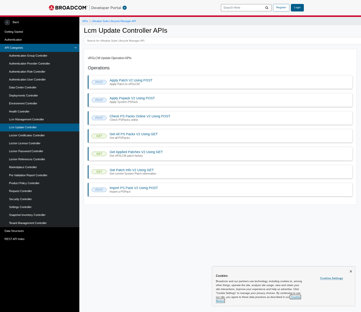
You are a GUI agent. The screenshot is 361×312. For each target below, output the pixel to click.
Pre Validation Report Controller (28, 175)
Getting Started (14, 31)
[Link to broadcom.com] (68, 8)
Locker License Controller (24, 143)
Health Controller (19, 111)
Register (281, 7)
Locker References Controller (27, 159)
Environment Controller (23, 103)
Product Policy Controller (24, 183)
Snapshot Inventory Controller (27, 214)
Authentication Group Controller (28, 55)
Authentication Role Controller (27, 71)
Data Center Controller (22, 87)
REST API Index (15, 239)
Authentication (13, 39)
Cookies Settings (331, 278)
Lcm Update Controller (23, 127)
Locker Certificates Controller (27, 135)
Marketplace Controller (23, 167)
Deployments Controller (23, 95)
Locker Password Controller (26, 151)
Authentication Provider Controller (29, 63)
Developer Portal (106, 7)
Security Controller (20, 199)
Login (297, 7)
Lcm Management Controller (26, 119)
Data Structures (14, 230)
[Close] (351, 271)
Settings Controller (20, 207)
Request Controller (20, 191)
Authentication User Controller (27, 79)
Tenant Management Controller (28, 223)
